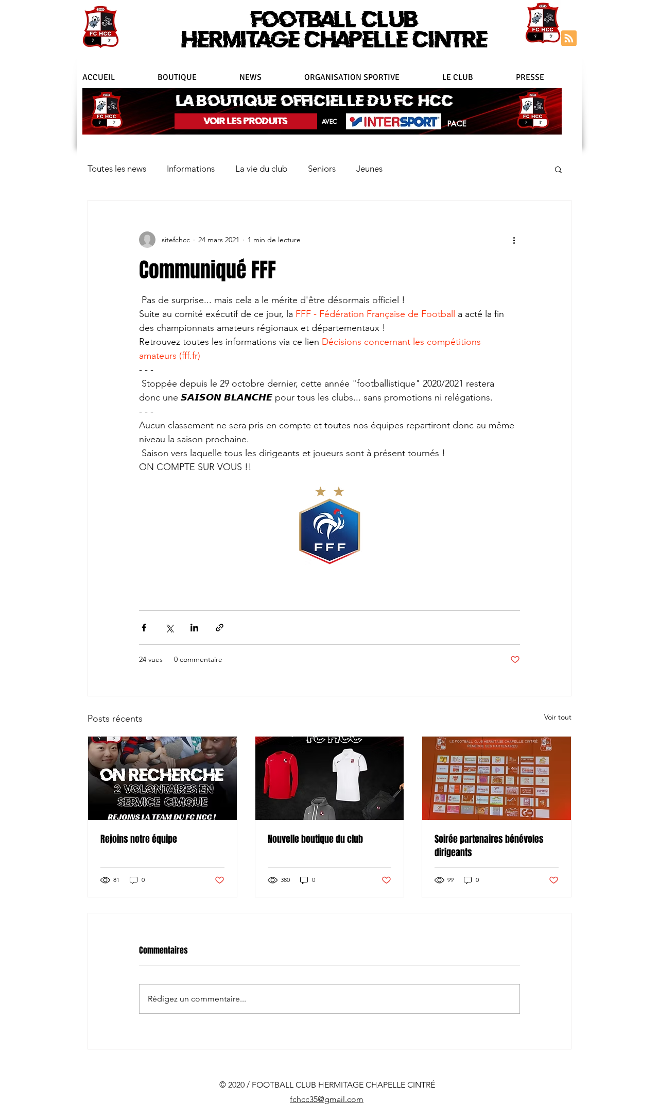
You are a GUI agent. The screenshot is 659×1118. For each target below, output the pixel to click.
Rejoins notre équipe (138, 839)
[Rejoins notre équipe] (162, 778)
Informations (191, 168)
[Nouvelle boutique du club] (329, 778)
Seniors (322, 168)
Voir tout (557, 717)
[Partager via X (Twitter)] (169, 627)
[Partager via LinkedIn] (194, 627)
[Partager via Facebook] (144, 627)
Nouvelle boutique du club (315, 839)
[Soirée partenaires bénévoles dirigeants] (496, 778)
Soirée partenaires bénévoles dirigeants (489, 845)
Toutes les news (117, 168)
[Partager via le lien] (219, 627)
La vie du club (261, 168)
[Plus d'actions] (514, 239)
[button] (368, 77)
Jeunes (369, 168)
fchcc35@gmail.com (326, 1099)
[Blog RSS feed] (569, 38)
